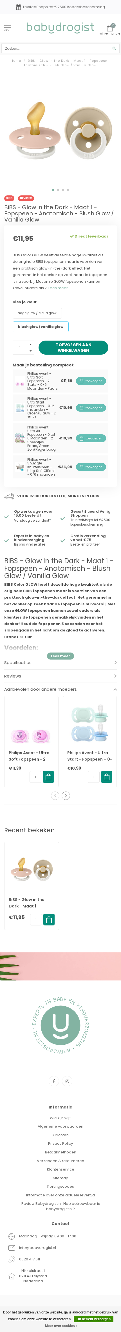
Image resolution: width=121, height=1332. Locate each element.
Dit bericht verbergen (94, 1319)
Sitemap (60, 1178)
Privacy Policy (60, 1143)
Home (16, 60)
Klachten (61, 1135)
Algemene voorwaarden (60, 1126)
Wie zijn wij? (60, 1118)
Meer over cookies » (61, 1326)
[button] (53, 190)
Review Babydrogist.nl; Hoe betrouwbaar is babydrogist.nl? (60, 1206)
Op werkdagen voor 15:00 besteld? (33, 513)
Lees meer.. (59, 288)
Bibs (9, 198)
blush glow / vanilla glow (40, 327)
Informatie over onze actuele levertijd (60, 1195)
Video (27, 198)
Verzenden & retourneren (60, 1161)
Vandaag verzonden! (32, 520)
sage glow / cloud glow (37, 313)
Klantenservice (60, 1169)
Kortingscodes (60, 1186)
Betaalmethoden (60, 1152)
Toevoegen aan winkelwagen (73, 347)
